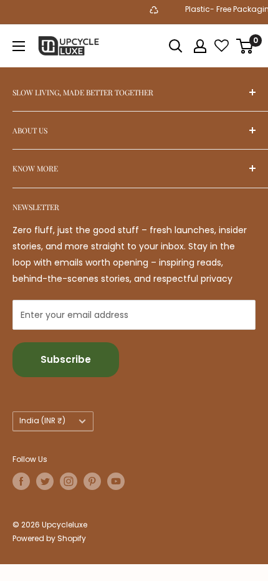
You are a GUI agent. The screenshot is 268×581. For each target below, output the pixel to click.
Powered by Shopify (49, 538)
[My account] (200, 46)
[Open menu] (18, 46)
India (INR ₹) (42, 421)
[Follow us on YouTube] (116, 481)
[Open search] (176, 46)
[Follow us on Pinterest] (92, 481)
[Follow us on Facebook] (21, 481)
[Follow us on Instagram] (68, 481)
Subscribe (66, 359)
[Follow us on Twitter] (45, 481)
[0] (245, 46)
